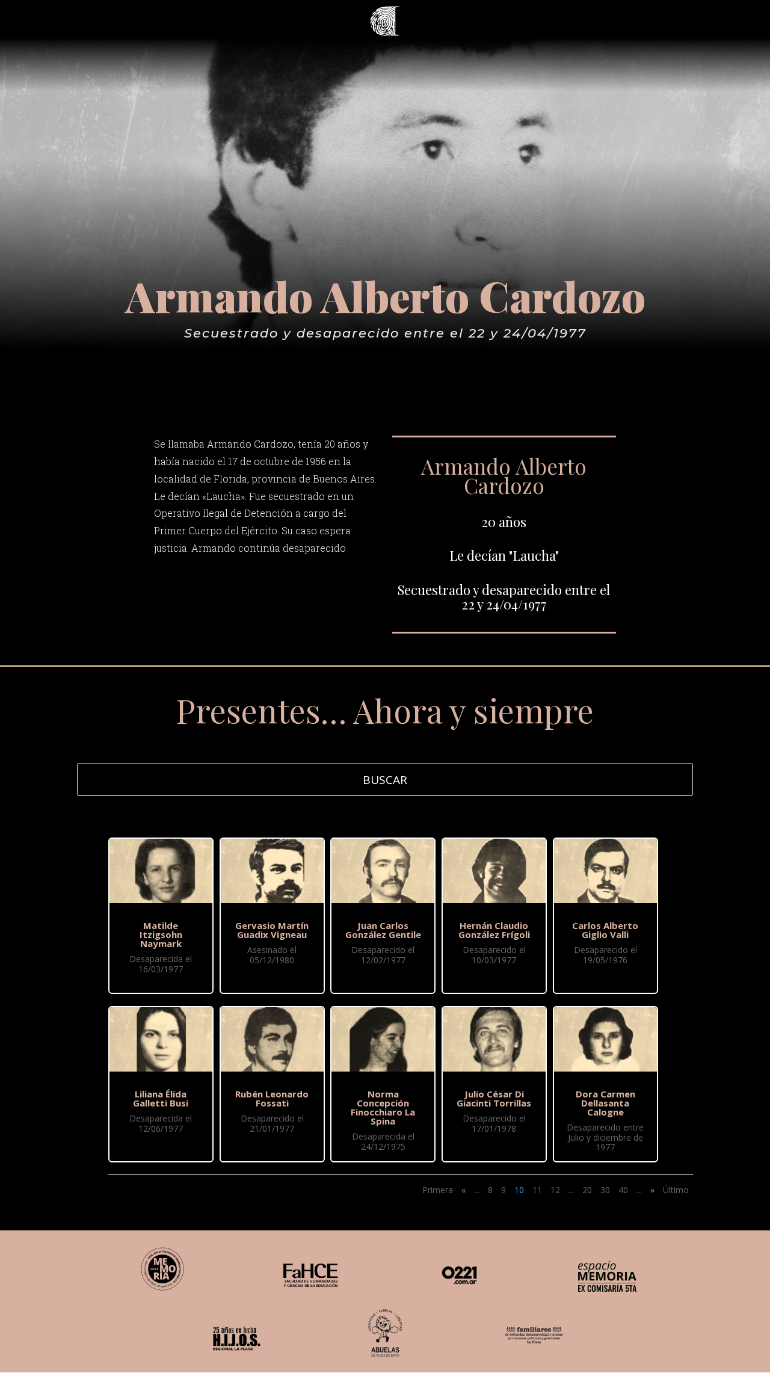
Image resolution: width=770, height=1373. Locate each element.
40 (623, 1190)
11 (537, 1190)
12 (555, 1190)
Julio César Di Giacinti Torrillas (494, 1098)
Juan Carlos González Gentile (383, 929)
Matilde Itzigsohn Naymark (161, 934)
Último (676, 1190)
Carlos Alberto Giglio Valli (605, 929)
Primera (437, 1190)
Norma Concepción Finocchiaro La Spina (383, 1107)
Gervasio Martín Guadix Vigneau (272, 929)
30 (605, 1190)
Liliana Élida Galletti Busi (160, 1098)
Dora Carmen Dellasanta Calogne (605, 1103)
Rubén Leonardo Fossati (272, 1098)
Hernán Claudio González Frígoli (494, 929)
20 (587, 1190)
